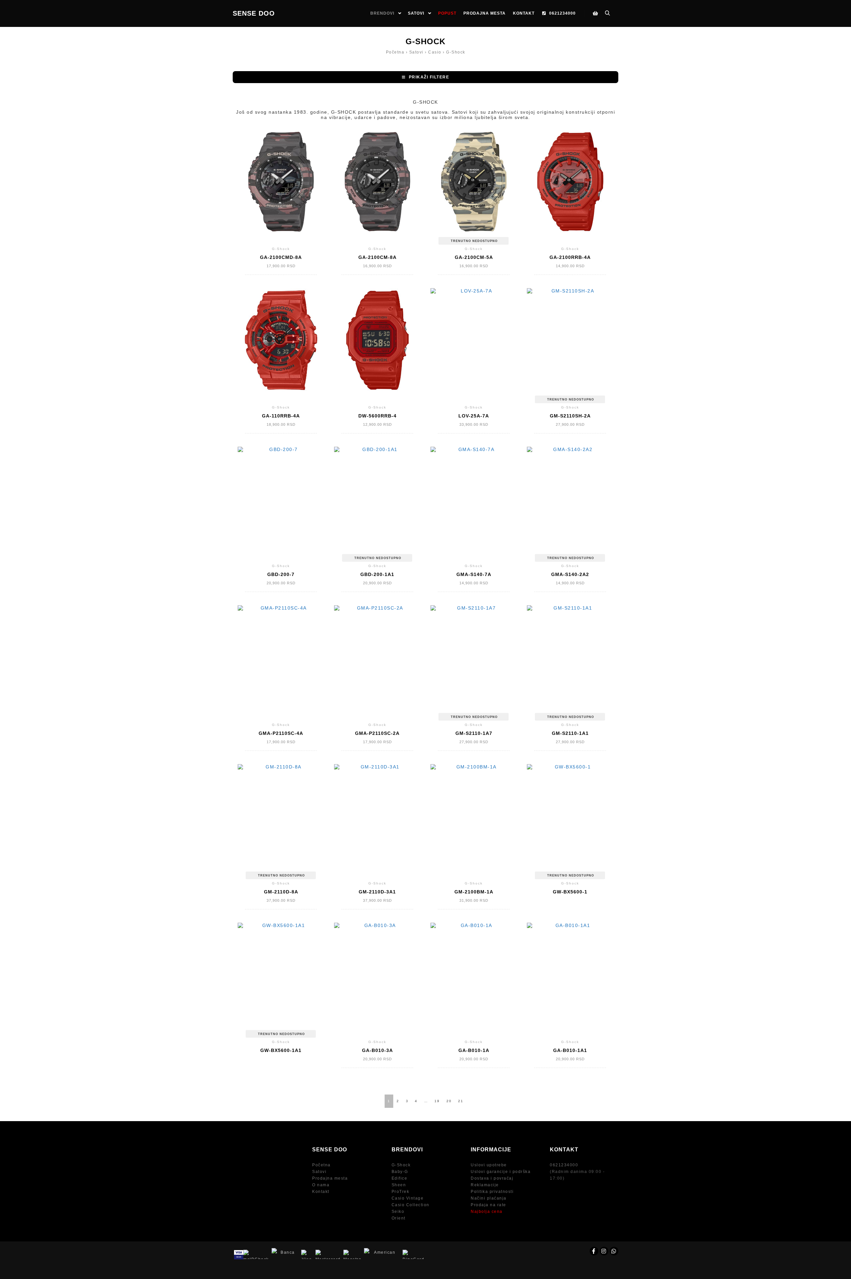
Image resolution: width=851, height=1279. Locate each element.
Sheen (399, 1185)
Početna (321, 1165)
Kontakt (320, 1191)
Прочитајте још (474, 187)
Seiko (398, 1211)
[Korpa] (595, 13)
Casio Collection (410, 1205)
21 (460, 1101)
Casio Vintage (408, 1198)
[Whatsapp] (614, 1251)
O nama (320, 1185)
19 (437, 1101)
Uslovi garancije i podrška (501, 1171)
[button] (425, 77)
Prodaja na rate (488, 1205)
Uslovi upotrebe (489, 1165)
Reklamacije (485, 1185)
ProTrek (401, 1191)
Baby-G (400, 1171)
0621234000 (564, 1165)
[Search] (607, 13)
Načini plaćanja (489, 1198)
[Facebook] (594, 1251)
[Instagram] (604, 1251)
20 (449, 1101)
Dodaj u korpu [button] (281, 187)
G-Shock (401, 1165)
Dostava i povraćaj (492, 1178)
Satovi (319, 1171)
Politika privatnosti (492, 1191)
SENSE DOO (254, 13)
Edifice (400, 1178)
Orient (399, 1218)
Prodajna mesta (330, 1178)
